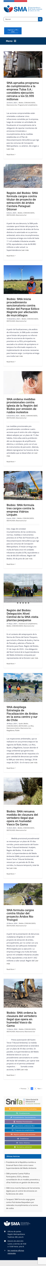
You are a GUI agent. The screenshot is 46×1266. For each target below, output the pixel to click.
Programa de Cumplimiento (27, 105)
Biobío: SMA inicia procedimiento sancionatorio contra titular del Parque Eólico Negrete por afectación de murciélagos (23, 307)
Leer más (10, 149)
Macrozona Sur (12, 105)
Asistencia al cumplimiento (28, 624)
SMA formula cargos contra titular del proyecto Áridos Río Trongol (20, 915)
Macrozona (20, 1031)
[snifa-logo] (23, 1098)
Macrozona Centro (13, 728)
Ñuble (17, 730)
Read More (10, 154)
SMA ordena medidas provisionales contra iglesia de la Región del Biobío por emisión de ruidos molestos (22, 406)
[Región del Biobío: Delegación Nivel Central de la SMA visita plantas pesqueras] (23, 588)
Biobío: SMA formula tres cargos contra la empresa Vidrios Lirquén (20, 510)
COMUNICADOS (29, 103)
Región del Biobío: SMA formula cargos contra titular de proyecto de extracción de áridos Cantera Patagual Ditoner (22, 201)
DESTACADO (11, 215)
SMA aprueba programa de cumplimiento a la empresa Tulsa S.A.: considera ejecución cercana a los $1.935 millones (23, 91)
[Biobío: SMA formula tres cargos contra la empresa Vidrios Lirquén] (23, 485)
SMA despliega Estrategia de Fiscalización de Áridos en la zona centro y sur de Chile (22, 713)
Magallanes (11, 730)
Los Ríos (31, 726)
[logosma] (23, 6)
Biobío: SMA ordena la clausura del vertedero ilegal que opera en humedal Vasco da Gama (22, 1019)
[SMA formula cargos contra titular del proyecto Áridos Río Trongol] (23, 894)
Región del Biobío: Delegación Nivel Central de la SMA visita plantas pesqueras (22, 615)
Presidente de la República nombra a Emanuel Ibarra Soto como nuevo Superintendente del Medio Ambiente (21, 1165)
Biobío (21, 103)
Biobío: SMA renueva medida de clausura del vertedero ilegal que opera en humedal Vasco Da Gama (22, 818)
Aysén (21, 723)
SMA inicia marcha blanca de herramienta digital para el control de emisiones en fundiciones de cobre (23, 1191)
